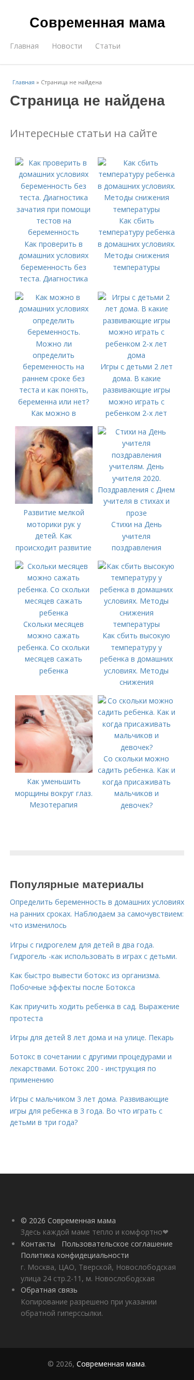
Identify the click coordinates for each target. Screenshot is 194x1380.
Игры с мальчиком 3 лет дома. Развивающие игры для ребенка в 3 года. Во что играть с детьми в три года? (89, 1110)
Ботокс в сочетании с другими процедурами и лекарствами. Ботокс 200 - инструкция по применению (91, 1068)
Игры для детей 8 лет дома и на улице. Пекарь (92, 1037)
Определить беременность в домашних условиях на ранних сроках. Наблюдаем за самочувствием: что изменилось (97, 913)
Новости (67, 46)
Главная (24, 46)
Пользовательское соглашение (117, 1244)
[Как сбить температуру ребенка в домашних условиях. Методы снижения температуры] (136, 209)
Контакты (38, 1244)
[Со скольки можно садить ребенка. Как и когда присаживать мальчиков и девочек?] (136, 747)
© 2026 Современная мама (68, 1220)
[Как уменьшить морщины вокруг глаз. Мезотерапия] (54, 770)
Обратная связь (49, 1290)
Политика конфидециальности (75, 1255)
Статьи (108, 46)
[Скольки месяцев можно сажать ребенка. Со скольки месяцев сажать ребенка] (54, 613)
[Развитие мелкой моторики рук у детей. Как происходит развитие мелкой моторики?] (54, 501)
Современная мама (97, 22)
